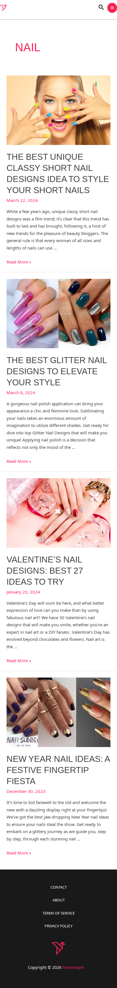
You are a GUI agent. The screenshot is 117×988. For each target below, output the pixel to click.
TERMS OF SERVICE (59, 913)
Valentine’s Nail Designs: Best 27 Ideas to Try (45, 570)
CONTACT (59, 887)
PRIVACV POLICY (58, 925)
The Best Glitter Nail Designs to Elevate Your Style (57, 371)
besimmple (73, 967)
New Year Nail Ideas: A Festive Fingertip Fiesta (58, 770)
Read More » (19, 262)
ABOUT (59, 900)
